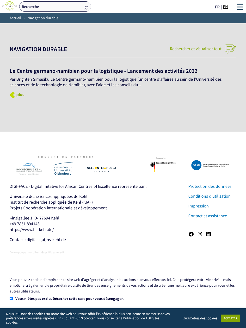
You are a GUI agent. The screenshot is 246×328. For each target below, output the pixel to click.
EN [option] (225, 6)
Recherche (86, 7)
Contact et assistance (207, 216)
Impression (198, 206)
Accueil (15, 17)
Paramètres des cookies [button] (200, 318)
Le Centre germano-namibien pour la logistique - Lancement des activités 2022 (103, 70)
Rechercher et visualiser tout (196, 48)
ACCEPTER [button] (230, 318)
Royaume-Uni (57, 252)
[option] (225, 7)
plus (20, 94)
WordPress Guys (37, 252)
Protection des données (210, 186)
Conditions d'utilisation (209, 196)
